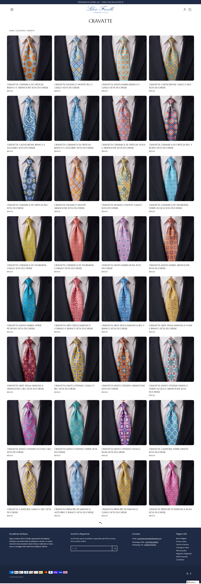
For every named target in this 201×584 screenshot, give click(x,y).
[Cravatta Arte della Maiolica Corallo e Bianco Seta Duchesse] (76, 299)
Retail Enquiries (182, 557)
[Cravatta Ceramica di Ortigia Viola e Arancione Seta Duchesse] (124, 118)
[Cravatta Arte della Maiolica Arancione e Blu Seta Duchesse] (29, 359)
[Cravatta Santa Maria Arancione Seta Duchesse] (171, 238)
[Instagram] (187, 574)
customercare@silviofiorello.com (149, 539)
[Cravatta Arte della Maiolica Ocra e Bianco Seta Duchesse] (171, 299)
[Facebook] (191, 574)
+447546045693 (151, 542)
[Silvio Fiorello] (100, 9)
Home (11, 31)
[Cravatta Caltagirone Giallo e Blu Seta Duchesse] (171, 58)
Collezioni (20, 31)
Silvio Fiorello (19, 577)
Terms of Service (182, 544)
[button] (192, 582)
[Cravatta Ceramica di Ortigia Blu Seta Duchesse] (29, 178)
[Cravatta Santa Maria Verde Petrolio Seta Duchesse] (29, 299)
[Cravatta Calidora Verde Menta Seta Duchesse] (171, 422)
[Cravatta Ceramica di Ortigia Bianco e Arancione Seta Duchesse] (29, 58)
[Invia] (114, 548)
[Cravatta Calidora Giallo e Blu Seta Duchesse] (29, 482)
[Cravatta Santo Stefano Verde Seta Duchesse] (76, 422)
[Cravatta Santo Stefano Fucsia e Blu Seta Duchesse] (29, 422)
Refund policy (181, 551)
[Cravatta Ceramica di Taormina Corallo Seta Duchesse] (76, 238)
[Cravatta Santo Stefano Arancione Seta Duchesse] (124, 359)
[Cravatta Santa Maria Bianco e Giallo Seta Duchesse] (124, 58)
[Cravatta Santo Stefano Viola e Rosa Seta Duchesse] (124, 422)
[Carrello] (190, 9)
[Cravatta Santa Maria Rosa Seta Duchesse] (124, 238)
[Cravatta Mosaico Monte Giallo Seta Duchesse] (124, 178)
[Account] (185, 9)
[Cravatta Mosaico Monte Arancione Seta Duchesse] (76, 178)
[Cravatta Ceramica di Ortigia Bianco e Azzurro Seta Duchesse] (76, 118)
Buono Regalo (181, 538)
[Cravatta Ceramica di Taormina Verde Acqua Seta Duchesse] (171, 178)
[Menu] (11, 9)
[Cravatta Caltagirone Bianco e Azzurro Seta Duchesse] (29, 118)
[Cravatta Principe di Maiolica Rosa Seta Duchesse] (171, 482)
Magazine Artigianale (184, 554)
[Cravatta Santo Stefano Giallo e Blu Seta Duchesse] (76, 359)
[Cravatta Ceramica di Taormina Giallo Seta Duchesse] (29, 238)
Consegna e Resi (182, 547)
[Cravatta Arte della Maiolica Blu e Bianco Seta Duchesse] (124, 299)
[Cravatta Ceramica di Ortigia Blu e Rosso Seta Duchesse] (171, 118)
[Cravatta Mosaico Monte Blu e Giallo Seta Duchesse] (76, 58)
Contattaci (180, 560)
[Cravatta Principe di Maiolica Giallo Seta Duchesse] (124, 482)
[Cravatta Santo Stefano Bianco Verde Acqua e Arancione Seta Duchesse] (171, 359)
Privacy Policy (181, 541)
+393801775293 (150, 545)
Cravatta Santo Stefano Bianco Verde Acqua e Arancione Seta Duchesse (168, 388)
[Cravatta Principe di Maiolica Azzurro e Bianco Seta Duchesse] (76, 482)
